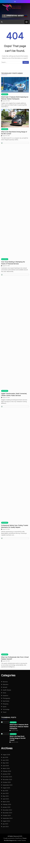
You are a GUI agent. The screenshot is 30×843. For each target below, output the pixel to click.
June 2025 (6, 793)
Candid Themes (21, 840)
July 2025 (5, 790)
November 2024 (7, 812)
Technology (6, 709)
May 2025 (6, 796)
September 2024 (7, 818)
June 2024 (6, 826)
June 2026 (6, 760)
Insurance (5, 695)
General (5, 687)
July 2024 (5, 824)
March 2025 (6, 801)
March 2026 (6, 768)
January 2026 (6, 774)
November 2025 (7, 779)
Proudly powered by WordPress (12, 838)
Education (5, 684)
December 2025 (7, 776)
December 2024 (7, 810)
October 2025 (7, 782)
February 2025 (7, 804)
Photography (6, 698)
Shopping (5, 704)
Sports (4, 706)
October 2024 (7, 815)
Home (4, 693)
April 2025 (6, 799)
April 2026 (6, 765)
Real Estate (6, 701)
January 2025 (6, 807)
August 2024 (6, 821)
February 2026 (7, 771)
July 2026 (5, 757)
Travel (4, 712)
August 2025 (6, 788)
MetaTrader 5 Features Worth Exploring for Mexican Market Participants (19, 726)
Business (4, 94)
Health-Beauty (7, 690)
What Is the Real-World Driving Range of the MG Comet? (17, 738)
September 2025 (7, 785)
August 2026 (6, 754)
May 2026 (6, 763)
